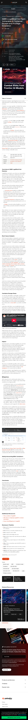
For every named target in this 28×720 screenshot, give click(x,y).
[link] (11, 16)
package (9, 122)
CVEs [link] (20, 614)
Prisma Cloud (5, 148)
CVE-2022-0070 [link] (6, 570)
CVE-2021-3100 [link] (13, 566)
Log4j (24, 59)
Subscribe (5, 669)
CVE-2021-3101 (12, 58)
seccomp (7, 265)
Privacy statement (22, 714)
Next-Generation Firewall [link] (11, 39)
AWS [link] (12, 564)
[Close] (26, 710)
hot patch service (8, 190)
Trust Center (5, 704)
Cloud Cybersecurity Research (14, 53)
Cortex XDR (18, 448)
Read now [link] (20, 618)
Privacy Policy (4, 665)
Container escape (20, 56)
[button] (13, 65)
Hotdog (12, 130)
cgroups (12, 265)
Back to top (5, 558)
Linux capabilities (14, 262)
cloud (16, 161)
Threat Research (12, 54)
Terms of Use (21, 661)
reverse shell (13, 302)
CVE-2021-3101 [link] (6, 568)
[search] (26, 2)
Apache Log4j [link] (6, 564)
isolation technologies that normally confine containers (13, 263)
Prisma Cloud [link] (8, 42)
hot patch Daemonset (9, 199)
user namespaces (20, 110)
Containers (11, 57)
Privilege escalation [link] (7, 573)
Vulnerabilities (18, 54)
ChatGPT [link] (6, 614)
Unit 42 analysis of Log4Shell (9, 515)
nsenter (15, 259)
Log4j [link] (23, 570)
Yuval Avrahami (12, 50)
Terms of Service (12, 665)
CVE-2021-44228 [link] (15, 568)
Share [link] (11, 64)
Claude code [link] (13, 614)
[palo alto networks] (14, 2)
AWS (15, 56)
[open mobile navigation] (1, 2)
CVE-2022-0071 (19, 59)
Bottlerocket (4, 109)
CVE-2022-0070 (12, 59)
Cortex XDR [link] (8, 35)
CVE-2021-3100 (16, 57)
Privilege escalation (12, 60)
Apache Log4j (11, 56)
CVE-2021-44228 (18, 58)
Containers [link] (5, 566)
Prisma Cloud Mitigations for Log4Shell (11, 521)
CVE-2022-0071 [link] (16, 570)
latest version (22, 404)
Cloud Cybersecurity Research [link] (9, 11)
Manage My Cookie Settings (14, 717)
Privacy (3, 702)
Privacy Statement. (13, 662)
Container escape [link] (19, 564)
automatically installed (13, 140)
